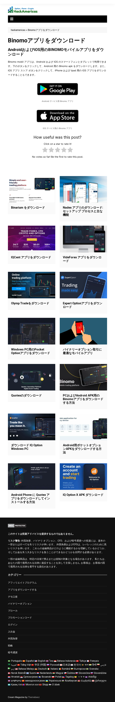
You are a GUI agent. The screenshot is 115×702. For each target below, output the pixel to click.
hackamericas (18, 30)
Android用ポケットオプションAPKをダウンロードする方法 (82, 448)
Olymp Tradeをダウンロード (30, 303)
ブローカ (13, 610)
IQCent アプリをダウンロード (31, 257)
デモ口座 (13, 596)
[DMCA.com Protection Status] (17, 525)
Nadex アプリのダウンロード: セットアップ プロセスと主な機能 (83, 211)
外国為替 (13, 638)
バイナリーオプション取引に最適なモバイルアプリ (82, 351)
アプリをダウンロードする (22, 589)
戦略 (10, 645)
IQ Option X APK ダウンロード (83, 495)
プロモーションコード (20, 617)
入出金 (11, 631)
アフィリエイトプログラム (22, 582)
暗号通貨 (13, 652)
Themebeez (34, 697)
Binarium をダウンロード (28, 207)
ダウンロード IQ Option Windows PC (26, 447)
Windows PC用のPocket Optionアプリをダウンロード (30, 351)
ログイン (13, 624)
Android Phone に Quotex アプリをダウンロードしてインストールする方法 (30, 498)
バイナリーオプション (20, 603)
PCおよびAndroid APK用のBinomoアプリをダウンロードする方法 (83, 399)
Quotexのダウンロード (26, 395)
